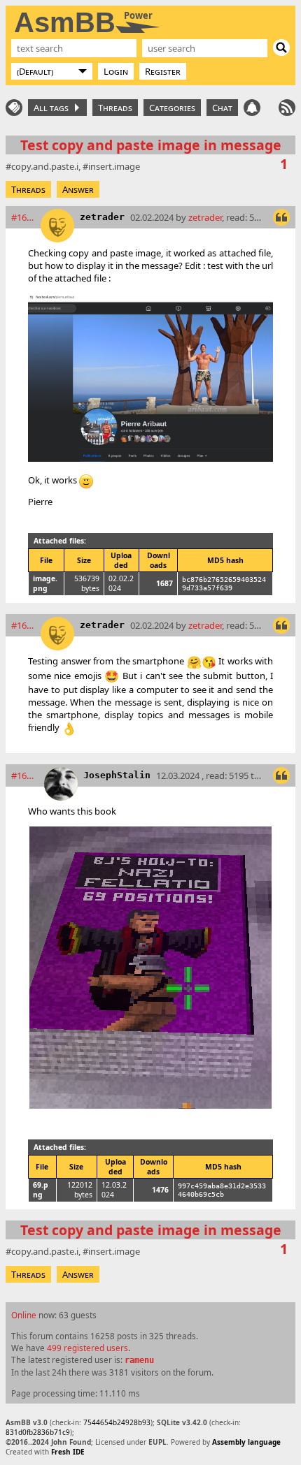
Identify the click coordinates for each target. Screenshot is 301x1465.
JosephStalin (116, 775)
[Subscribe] (287, 107)
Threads (115, 107)
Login (116, 71)
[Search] (281, 47)
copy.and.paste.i (44, 166)
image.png (45, 583)
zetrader (102, 217)
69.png (40, 1190)
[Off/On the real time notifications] (252, 107)
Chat (222, 107)
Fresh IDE (68, 1452)
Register (163, 71)
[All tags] (14, 107)
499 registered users (87, 1347)
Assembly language (246, 1442)
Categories (172, 107)
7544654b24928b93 (116, 1422)
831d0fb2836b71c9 (38, 1432)
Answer (78, 189)
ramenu (139, 1360)
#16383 (24, 775)
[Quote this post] (281, 217)
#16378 (23, 217)
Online (23, 1314)
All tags (53, 107)
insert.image (114, 166)
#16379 (23, 625)
